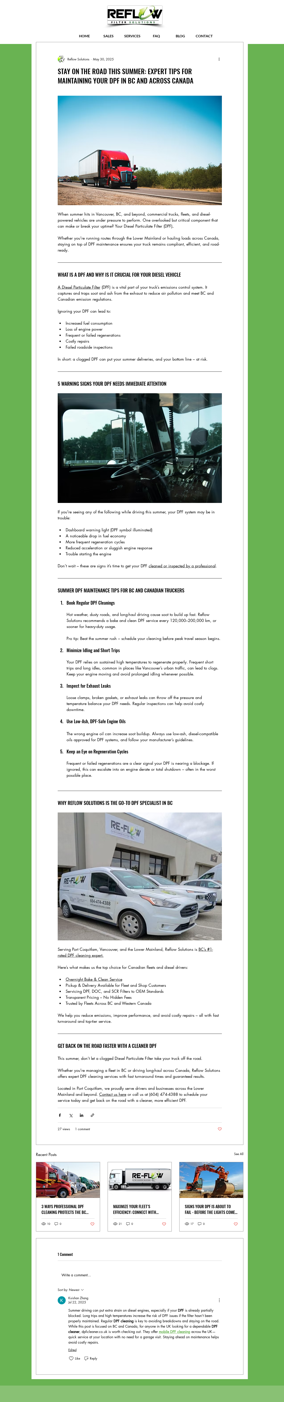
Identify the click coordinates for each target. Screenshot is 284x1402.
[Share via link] (92, 1115)
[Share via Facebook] (60, 1115)
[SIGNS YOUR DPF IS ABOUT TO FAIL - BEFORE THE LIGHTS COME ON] (211, 1180)
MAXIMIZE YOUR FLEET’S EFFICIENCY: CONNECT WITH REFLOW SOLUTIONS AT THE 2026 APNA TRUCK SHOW (138, 1209)
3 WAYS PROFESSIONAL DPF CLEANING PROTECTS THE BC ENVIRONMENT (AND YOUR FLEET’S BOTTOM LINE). (67, 1209)
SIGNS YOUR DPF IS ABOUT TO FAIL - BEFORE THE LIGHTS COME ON (210, 1209)
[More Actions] (219, 1300)
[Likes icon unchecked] (71, 1358)
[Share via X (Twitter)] (71, 1115)
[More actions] (219, 59)
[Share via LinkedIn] (81, 1115)
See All (238, 1154)
